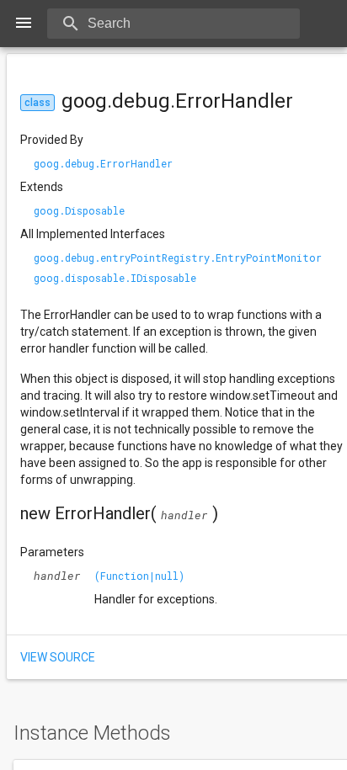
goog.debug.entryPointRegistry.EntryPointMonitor (178, 257)
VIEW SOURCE (57, 657)
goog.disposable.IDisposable (115, 277)
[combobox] (194, 23)
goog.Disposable (79, 210)
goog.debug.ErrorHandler (103, 163)
